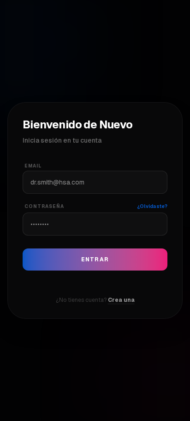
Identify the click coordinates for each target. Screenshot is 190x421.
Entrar (95, 259)
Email (33, 166)
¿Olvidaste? (152, 206)
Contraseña (44, 206)
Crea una (121, 300)
